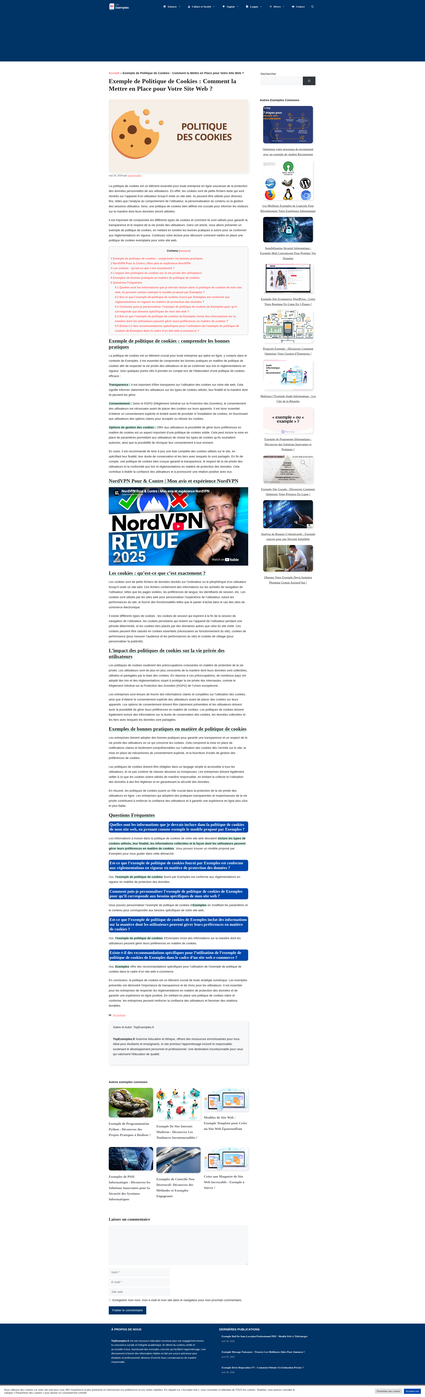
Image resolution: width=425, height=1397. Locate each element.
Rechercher (268, 74)
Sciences (172, 6)
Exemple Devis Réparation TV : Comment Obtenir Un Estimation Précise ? (263, 1367)
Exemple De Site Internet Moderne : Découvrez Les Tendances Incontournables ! (176, 1131)
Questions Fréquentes (126, 282)
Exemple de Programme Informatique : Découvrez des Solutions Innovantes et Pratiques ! (288, 444)
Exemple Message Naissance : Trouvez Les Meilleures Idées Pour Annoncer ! (263, 1352)
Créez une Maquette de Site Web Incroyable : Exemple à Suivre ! (224, 1182)
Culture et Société (201, 6)
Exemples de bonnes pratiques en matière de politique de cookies (155, 277)
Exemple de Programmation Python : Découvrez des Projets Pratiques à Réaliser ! (130, 1129)
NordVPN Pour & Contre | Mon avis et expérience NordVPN (150, 263)
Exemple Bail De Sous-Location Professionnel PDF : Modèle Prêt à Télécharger (265, 1336)
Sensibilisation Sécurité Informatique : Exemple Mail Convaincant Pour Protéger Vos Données (288, 253)
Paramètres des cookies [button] (388, 1391)
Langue (254, 6)
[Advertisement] (212, 38)
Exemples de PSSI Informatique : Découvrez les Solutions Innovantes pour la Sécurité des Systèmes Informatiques (129, 1188)
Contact (300, 6)
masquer (184, 250)
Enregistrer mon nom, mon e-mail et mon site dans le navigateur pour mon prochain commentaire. (177, 1300)
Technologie (119, 1015)
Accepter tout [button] (412, 1391)
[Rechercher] (309, 81)
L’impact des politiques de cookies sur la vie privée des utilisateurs (156, 273)
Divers (277, 6)
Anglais (231, 6)
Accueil (114, 73)
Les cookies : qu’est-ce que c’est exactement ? (142, 268)
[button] (312, 7)
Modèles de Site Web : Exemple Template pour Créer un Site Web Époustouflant (225, 1123)
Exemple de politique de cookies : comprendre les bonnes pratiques (157, 258)
